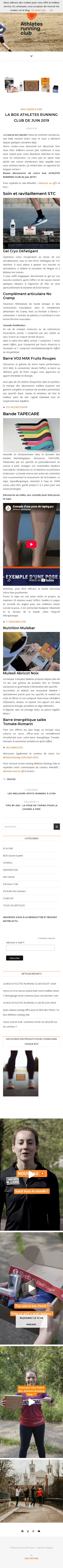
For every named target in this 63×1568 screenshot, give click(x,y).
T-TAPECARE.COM (16, 621)
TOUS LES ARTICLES (14, 905)
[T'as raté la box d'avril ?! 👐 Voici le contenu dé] (31, 1288)
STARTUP (8, 898)
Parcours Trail (10, 884)
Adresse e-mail (15, 942)
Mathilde (11, 779)
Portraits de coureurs (14, 891)
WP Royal (30, 1547)
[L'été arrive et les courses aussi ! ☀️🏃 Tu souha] (31, 1491)
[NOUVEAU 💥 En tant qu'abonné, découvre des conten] (31, 1174)
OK (51, 10)
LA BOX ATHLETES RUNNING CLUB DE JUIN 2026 (29, 1002)
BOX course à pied (31, 109)
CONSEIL (8, 862)
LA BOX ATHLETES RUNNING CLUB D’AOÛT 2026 (29, 983)
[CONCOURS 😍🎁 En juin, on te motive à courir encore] (31, 1402)
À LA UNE (8, 848)
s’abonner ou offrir (47, 183)
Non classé (9, 876)
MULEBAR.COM (14, 747)
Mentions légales (45, 1547)
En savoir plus (38, 10)
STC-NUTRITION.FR (16, 407)
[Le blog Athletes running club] (31, 23)
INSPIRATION (10, 869)
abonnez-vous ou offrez (15, 771)
